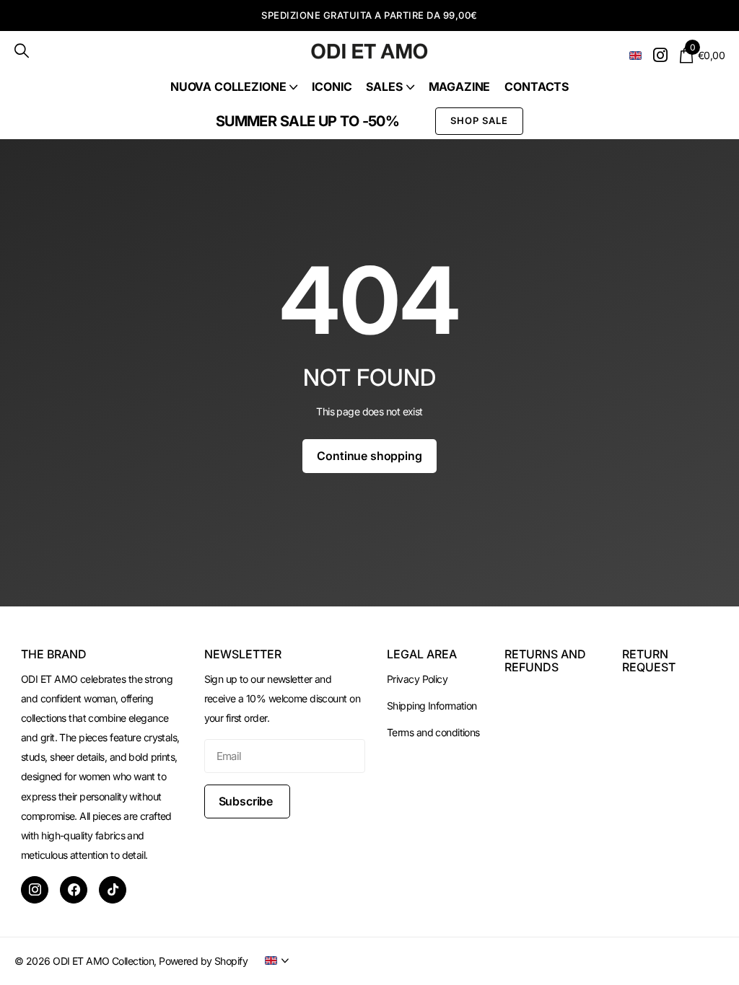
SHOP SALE (479, 120)
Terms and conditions (433, 732)
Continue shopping (369, 456)
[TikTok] (112, 890)
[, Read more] (660, 55)
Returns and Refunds (545, 660)
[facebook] (73, 890)
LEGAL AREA (422, 654)
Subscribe (247, 801)
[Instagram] (34, 890)
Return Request (648, 660)
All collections (233, 87)
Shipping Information (432, 705)
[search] (21, 51)
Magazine (460, 86)
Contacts (536, 86)
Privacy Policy (417, 679)
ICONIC (331, 86)
